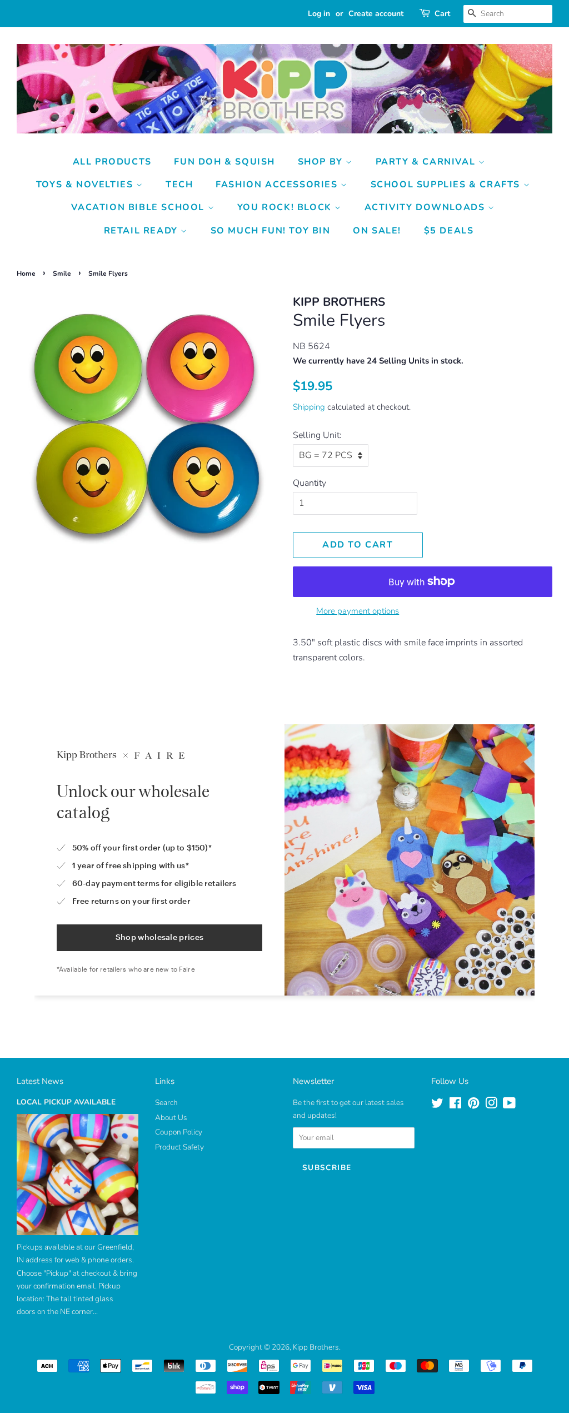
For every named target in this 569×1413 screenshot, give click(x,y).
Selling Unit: (317, 435)
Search (166, 1102)
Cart (442, 13)
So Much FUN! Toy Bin (271, 231)
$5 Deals (449, 231)
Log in (319, 13)
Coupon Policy (178, 1132)
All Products (112, 162)
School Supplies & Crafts (447, 184)
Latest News (40, 1081)
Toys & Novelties (86, 184)
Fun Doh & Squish (224, 162)
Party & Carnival (427, 162)
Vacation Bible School (139, 207)
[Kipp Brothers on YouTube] (509, 1105)
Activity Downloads (426, 207)
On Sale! (377, 231)
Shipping (309, 406)
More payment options (357, 610)
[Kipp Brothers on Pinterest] (473, 1105)
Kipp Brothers (316, 1347)
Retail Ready (142, 231)
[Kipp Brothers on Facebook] (455, 1105)
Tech (179, 184)
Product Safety (179, 1147)
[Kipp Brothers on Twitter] (437, 1105)
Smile (62, 273)
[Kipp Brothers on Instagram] (491, 1105)
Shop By (322, 162)
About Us (171, 1117)
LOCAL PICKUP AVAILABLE (66, 1102)
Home (26, 273)
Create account (375, 13)
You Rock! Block (286, 207)
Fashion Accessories (278, 184)
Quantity (309, 483)
